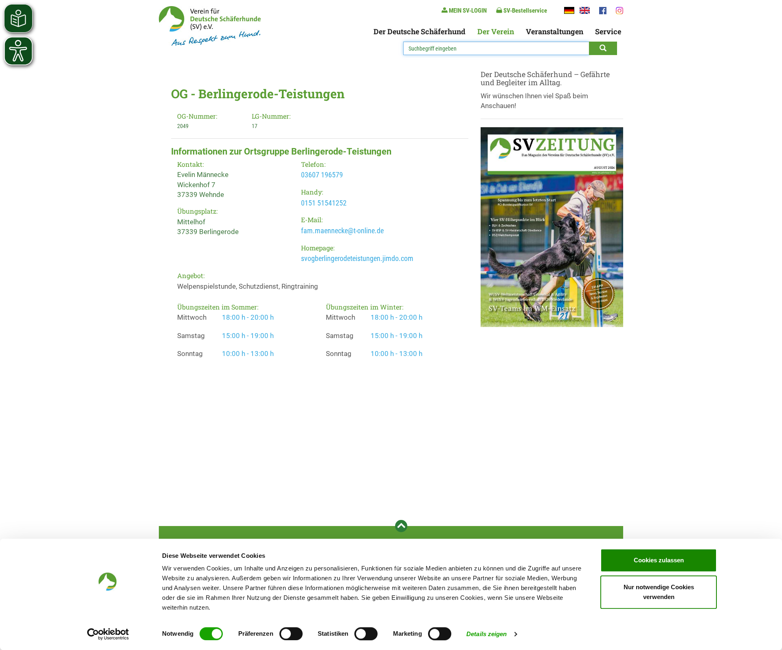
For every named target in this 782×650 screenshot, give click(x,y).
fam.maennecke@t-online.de (342, 230)
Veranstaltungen (554, 31)
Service (608, 31)
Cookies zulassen (659, 560)
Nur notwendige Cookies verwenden (659, 592)
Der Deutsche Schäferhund (419, 31)
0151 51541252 (324, 203)
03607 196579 (322, 174)
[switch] (291, 633)
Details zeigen (486, 633)
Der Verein (495, 31)
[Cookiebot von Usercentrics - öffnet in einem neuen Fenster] (108, 634)
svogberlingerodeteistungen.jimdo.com (357, 258)
